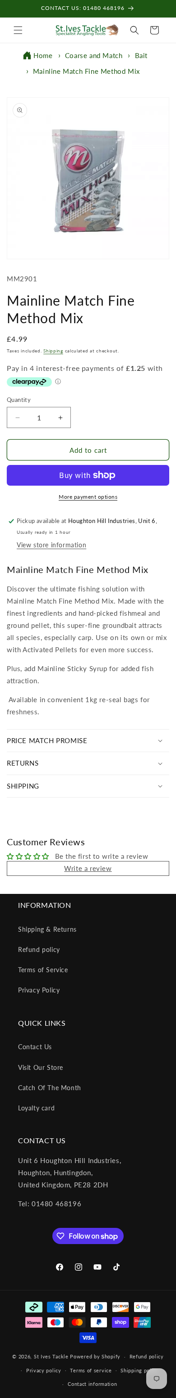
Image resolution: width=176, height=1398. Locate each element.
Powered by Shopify (95, 1356)
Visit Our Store (40, 1067)
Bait (141, 55)
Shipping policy (139, 1370)
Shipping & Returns (47, 929)
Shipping (53, 350)
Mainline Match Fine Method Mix (86, 71)
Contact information (92, 1384)
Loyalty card (36, 1108)
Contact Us (35, 1047)
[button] (18, 30)
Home (42, 55)
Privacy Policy (39, 990)
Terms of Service (43, 970)
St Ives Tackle (51, 1356)
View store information (51, 545)
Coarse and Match (94, 55)
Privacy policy (43, 1370)
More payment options (88, 496)
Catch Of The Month (49, 1087)
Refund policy (39, 949)
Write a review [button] (87, 868)
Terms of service (90, 1370)
